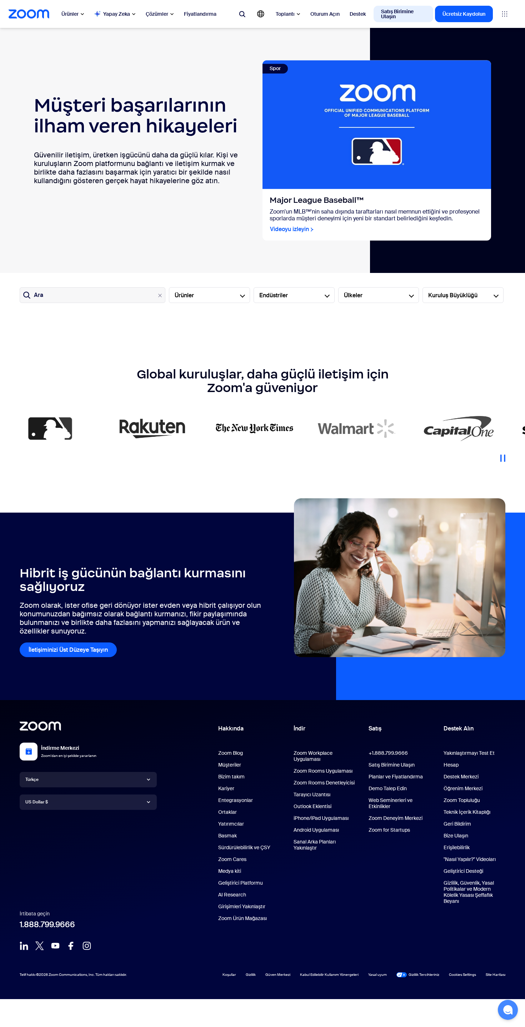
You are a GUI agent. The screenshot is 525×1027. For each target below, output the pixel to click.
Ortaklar (227, 812)
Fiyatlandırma (200, 14)
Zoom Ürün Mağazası (242, 918)
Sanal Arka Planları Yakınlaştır (315, 844)
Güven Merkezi (277, 974)
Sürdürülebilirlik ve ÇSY (244, 847)
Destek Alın (459, 730)
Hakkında (231, 728)
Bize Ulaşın (456, 835)
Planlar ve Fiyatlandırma (396, 776)
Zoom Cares (232, 859)
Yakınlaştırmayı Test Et (469, 753)
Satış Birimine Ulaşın (397, 14)
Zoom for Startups (389, 830)
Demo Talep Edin (388, 788)
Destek (358, 14)
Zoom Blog (230, 753)
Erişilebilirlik (457, 847)
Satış (375, 728)
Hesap (451, 765)
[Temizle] (160, 295)
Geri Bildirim (457, 824)
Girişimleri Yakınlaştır (241, 906)
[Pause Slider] (503, 455)
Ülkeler (353, 295)
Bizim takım (231, 776)
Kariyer (226, 788)
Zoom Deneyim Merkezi (395, 818)
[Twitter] (39, 946)
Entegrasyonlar (235, 800)
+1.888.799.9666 (388, 753)
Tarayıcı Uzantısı (312, 794)
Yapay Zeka (116, 14)
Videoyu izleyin (289, 229)
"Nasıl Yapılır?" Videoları (470, 859)
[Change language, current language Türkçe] (260, 14)
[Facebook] (71, 946)
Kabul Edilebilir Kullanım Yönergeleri (329, 974)
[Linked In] (24, 946)
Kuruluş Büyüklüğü (453, 295)
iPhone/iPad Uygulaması (321, 818)
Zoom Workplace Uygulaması (313, 756)
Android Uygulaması (316, 830)
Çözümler (157, 14)
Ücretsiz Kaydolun (463, 14)
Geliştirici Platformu (240, 883)
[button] (508, 1010)
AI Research (232, 894)
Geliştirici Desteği (463, 871)
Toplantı (285, 14)
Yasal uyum (377, 974)
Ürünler (70, 14)
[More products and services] (504, 13)
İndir (299, 728)
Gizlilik (251, 974)
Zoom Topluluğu (462, 800)
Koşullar (229, 974)
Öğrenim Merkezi (463, 788)
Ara (38, 295)
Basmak (227, 835)
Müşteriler (229, 765)
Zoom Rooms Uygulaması (323, 771)
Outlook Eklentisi (312, 806)
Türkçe (32, 779)
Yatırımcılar (231, 824)
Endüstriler (273, 295)
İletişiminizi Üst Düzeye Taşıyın (68, 650)
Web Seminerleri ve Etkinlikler (390, 803)
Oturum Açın (325, 14)
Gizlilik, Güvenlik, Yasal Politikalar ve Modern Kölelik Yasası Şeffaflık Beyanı (469, 892)
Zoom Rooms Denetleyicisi (324, 782)
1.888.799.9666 (47, 924)
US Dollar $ (36, 802)
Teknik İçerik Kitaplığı (467, 812)
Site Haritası (495, 974)
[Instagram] (86, 946)
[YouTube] (55, 946)
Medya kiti (229, 871)
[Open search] (242, 14)
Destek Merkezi (461, 776)
